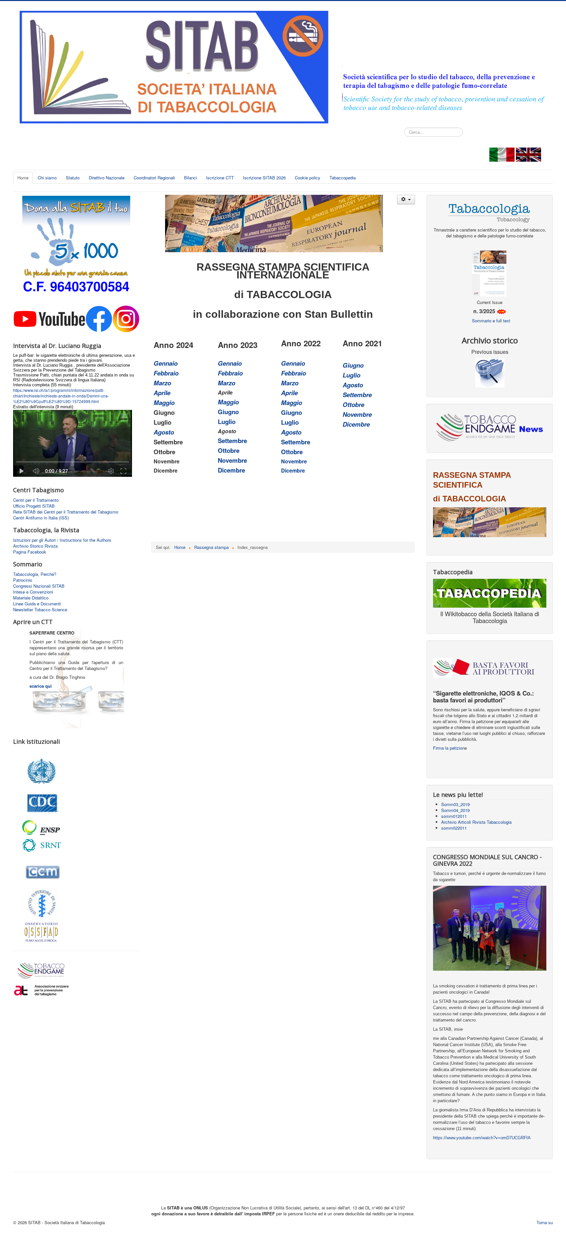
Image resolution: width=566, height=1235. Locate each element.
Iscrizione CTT (220, 177)
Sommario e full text (491, 320)
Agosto (164, 432)
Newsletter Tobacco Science (40, 610)
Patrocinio (22, 580)
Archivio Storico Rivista (35, 546)
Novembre (232, 460)
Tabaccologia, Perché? (34, 574)
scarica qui (40, 686)
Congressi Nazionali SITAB (39, 586)
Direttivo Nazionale (106, 177)
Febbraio (166, 373)
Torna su (545, 1222)
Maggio (164, 402)
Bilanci (190, 177)
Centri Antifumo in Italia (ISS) (41, 518)
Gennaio (166, 363)
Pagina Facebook (29, 552)
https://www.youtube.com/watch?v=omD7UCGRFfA (482, 1137)
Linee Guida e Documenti (37, 604)
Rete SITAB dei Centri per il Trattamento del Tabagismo (65, 512)
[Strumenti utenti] (406, 199)
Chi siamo (47, 177)
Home (22, 177)
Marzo (162, 382)
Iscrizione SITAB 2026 (264, 177)
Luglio (227, 421)
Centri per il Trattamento (36, 500)
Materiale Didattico (30, 598)
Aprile (162, 392)
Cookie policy (307, 177)
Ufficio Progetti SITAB (34, 506)
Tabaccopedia (343, 177)
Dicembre (231, 470)
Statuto (73, 177)
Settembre (232, 440)
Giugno (228, 411)
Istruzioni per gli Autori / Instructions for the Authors (62, 540)
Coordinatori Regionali (154, 177)
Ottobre (228, 450)
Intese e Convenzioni (33, 592)
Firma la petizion (448, 748)
